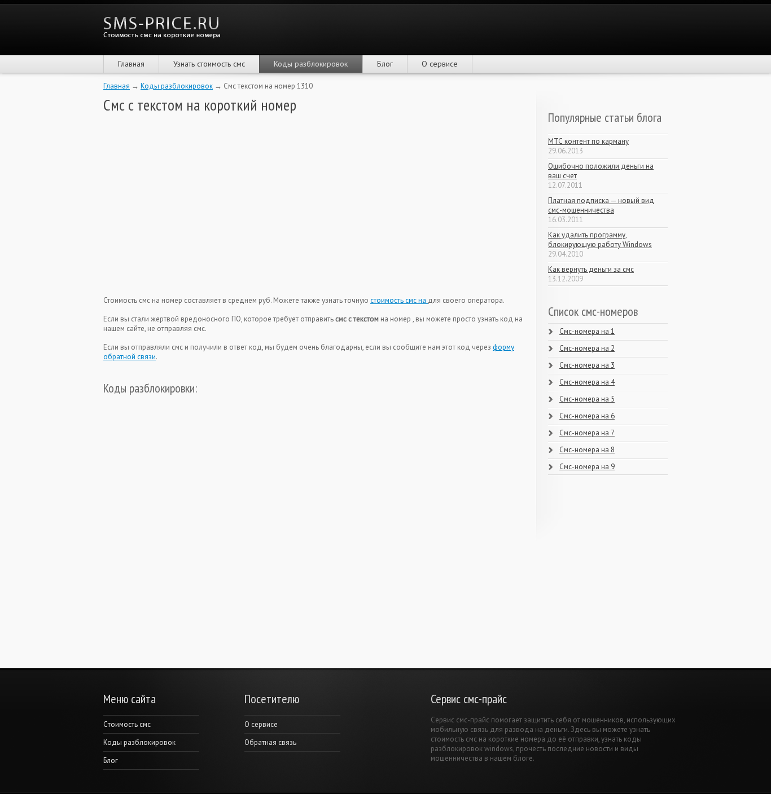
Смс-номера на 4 (587, 382)
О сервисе (440, 64)
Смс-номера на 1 (587, 331)
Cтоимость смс (127, 724)
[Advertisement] (188, 204)
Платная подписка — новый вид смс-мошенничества (601, 205)
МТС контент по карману (588, 141)
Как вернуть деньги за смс (591, 269)
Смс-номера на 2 (587, 348)
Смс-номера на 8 (587, 450)
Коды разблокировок (311, 64)
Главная (131, 64)
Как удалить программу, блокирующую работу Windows (600, 239)
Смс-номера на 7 (587, 433)
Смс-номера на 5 (587, 399)
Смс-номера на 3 (587, 365)
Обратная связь (270, 742)
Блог (385, 64)
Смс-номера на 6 (587, 416)
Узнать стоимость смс (209, 64)
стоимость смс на (399, 300)
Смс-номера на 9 (587, 466)
